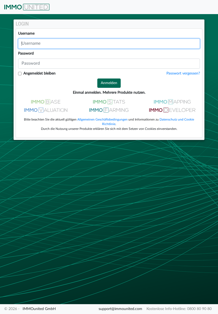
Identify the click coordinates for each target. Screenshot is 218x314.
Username (26, 33)
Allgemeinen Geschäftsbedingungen (102, 119)
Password (26, 53)
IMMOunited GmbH (39, 309)
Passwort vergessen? (183, 73)
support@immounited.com (120, 309)
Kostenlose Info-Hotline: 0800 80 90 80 (179, 309)
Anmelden (109, 83)
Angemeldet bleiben (39, 73)
